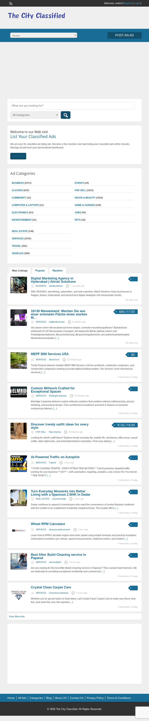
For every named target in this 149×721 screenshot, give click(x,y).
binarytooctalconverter (59, 529)
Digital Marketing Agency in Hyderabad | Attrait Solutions (53, 280)
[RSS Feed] (10, 3)
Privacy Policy (95, 697)
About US (61, 697)
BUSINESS (41, 286)
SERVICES (41, 322)
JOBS (78, 212)
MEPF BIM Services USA (50, 354)
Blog (49, 697)
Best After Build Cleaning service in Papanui (58, 556)
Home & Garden (85, 205)
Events (79, 183)
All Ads (22, 697)
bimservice (54, 359)
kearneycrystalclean (58, 593)
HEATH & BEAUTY (85, 197)
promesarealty (59, 499)
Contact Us (76, 697)
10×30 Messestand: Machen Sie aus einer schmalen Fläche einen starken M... (59, 314)
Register (127, 3)
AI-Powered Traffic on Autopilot (55, 457)
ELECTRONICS (20, 212)
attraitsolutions (56, 286)
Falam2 (52, 462)
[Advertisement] (74, 70)
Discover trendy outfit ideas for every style (59, 426)
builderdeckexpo (57, 322)
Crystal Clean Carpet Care (51, 587)
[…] (57, 338)
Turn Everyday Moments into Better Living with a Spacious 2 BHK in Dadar (60, 492)
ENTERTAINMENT (22, 220)
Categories (36, 697)
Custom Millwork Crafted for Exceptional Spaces (53, 389)
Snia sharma (55, 432)
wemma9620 (55, 562)
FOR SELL (80, 190)
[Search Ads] (65, 115)
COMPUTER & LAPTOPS (25, 205)
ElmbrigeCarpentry (58, 396)
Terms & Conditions (119, 697)
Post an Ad (124, 35)
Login (137, 3)
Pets (78, 220)
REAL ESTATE (20, 231)
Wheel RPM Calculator (48, 524)
